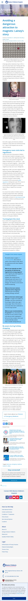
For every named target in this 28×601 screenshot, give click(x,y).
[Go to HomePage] (14, 2)
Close (14, 598)
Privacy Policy (19, 593)
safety (22, 40)
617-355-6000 (8, 576)
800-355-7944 (15, 576)
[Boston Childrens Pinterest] (17, 497)
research (19, 40)
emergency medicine (13, 40)
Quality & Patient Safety (7, 536)
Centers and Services (7, 512)
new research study (20, 197)
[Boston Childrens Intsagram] (10, 497)
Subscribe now (14, 480)
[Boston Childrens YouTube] (14, 497)
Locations (4, 521)
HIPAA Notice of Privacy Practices (10, 544)
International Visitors (7, 509)
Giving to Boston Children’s (8, 532)
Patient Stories (6, 39)
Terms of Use (6, 595)
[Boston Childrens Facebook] (7, 497)
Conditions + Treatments (8, 514)
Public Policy (5, 551)
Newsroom (4, 534)
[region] (14, 592)
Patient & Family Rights (7, 547)
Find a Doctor (5, 517)
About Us (4, 529)
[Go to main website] (9, 567)
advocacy (6, 40)
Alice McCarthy (20, 37)
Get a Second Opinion (7, 519)
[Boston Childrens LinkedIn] (20, 497)
